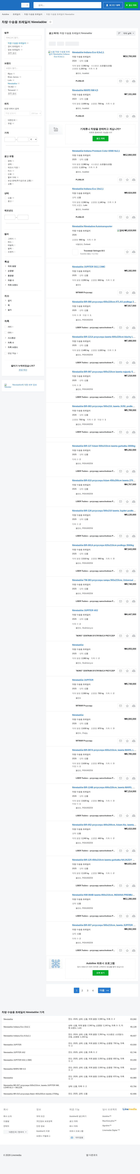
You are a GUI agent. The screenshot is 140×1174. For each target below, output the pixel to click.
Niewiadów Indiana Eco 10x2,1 (87, 189)
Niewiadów (77, 645)
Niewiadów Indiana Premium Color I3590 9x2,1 (96, 151)
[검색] (36, 5)
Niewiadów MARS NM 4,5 (85, 90)
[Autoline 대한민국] (10, 5)
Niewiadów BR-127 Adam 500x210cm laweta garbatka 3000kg (103, 446)
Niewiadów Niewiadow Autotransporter (92, 226)
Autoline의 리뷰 (43, 1131)
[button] (127, 81)
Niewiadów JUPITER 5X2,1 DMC (88, 267)
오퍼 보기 (100, 973)
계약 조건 (40, 1116)
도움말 (6, 1121)
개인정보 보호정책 (44, 1121)
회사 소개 (7, 1116)
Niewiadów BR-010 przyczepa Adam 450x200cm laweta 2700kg (104, 480)
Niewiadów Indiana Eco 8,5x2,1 (88, 52)
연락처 (6, 1126)
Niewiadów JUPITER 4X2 (85, 610)
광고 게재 (100, 138)
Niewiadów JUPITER (82, 680)
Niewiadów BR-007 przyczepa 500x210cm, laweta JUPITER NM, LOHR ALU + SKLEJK (31, 1086)
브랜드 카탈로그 (43, 1136)
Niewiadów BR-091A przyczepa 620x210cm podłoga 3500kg (103, 545)
